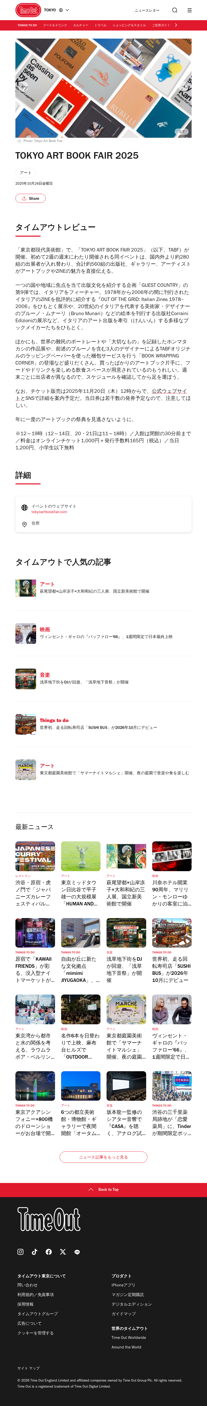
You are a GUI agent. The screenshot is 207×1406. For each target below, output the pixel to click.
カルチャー (80, 25)
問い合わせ (27, 1286)
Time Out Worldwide (129, 1338)
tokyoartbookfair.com (49, 512)
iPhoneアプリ (124, 1286)
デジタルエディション (132, 1305)
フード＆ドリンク (55, 25)
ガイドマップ (124, 1314)
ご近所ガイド (161, 25)
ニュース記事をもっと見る (103, 1158)
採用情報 (25, 1305)
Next (183, 86)
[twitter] (63, 1252)
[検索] (174, 10)
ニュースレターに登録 (147, 11)
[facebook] (49, 1252)
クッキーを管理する (35, 1334)
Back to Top (108, 1190)
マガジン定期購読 (128, 1295)
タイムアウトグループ (37, 1314)
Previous (23, 86)
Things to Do (27, 25)
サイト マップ (28, 1369)
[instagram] (20, 1252)
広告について (29, 1324)
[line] (77, 1252)
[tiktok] (35, 1252)
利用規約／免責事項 (35, 1295)
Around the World (126, 1348)
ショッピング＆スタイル (129, 25)
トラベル (100, 25)
